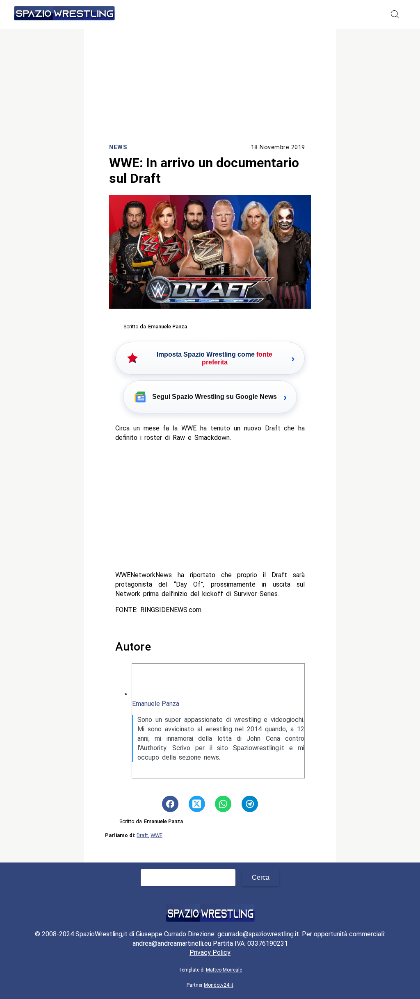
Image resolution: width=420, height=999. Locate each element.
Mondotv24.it (218, 985)
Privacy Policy (210, 952)
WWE (156, 835)
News (118, 147)
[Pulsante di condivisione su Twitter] (197, 804)
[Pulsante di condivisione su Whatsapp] (223, 804)
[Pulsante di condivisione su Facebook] (170, 804)
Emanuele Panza (155, 704)
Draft (142, 835)
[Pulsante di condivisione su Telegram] (250, 804)
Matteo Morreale (224, 970)
